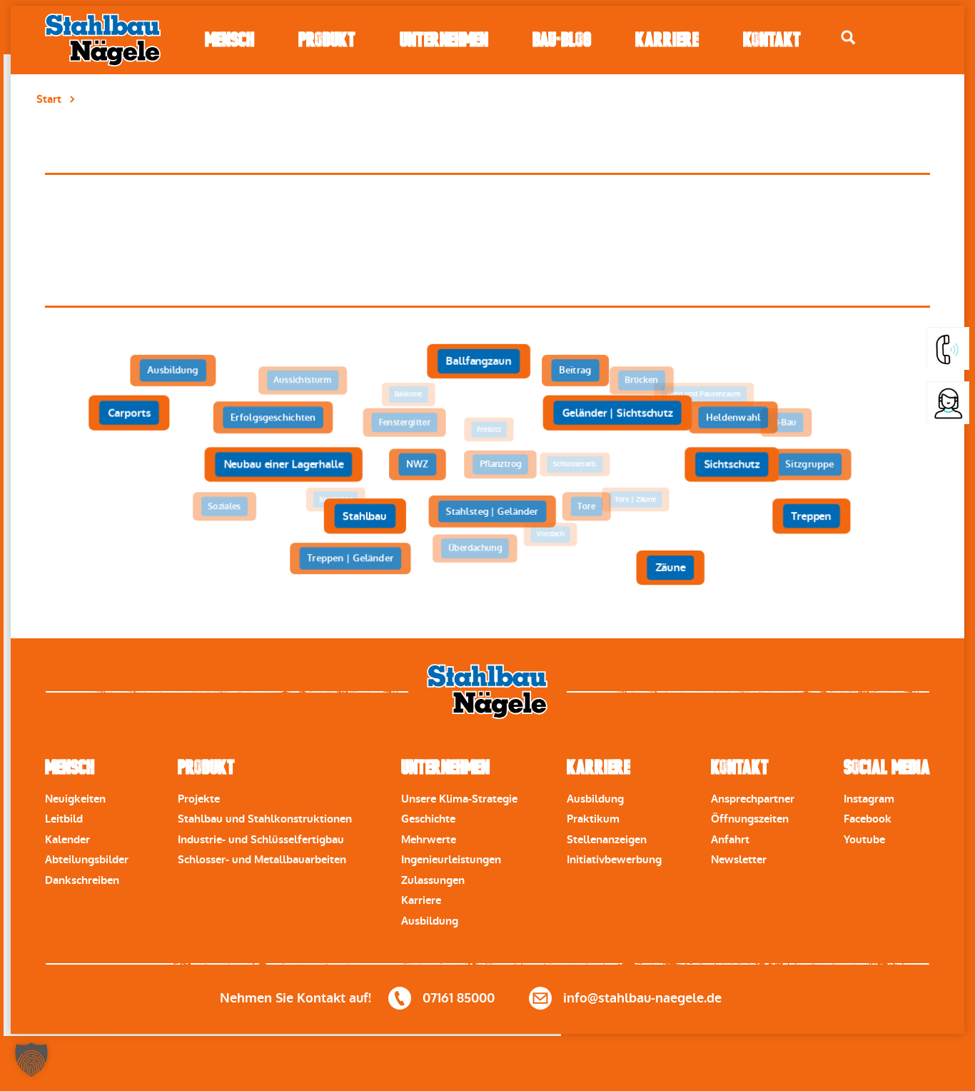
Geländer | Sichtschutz (617, 413)
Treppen (811, 516)
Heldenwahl (733, 417)
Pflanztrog (500, 464)
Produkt (326, 39)
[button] (31, 1059)
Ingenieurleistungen (451, 860)
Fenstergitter (404, 422)
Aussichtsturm (302, 380)
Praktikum (593, 819)
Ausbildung (172, 370)
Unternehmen (444, 39)
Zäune (670, 567)
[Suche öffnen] (848, 37)
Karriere (667, 39)
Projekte (199, 799)
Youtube (864, 840)
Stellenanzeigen (607, 840)
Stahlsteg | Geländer (491, 511)
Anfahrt (730, 840)
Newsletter (739, 860)
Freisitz (488, 429)
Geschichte (428, 819)
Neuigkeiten (75, 799)
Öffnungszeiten (750, 819)
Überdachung (475, 548)
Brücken (641, 380)
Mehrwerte (428, 840)
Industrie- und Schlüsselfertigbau (261, 840)
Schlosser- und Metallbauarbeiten (262, 860)
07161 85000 (459, 998)
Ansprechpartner (752, 799)
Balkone (409, 394)
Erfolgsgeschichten (273, 417)
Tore (586, 506)
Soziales (224, 506)
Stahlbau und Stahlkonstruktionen (265, 819)
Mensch (229, 39)
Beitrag (575, 370)
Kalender (67, 840)
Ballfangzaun (477, 361)
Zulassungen (433, 880)
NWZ (417, 464)
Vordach (551, 534)
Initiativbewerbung (614, 860)
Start (48, 99)
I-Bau (786, 422)
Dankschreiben (82, 880)
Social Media (887, 767)
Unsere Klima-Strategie (459, 799)
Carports (129, 413)
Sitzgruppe (809, 464)
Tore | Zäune (636, 499)
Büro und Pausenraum (704, 394)
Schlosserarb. (574, 464)
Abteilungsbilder (86, 860)
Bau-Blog (561, 39)
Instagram (869, 799)
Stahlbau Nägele (103, 40)
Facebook (867, 819)
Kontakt (772, 39)
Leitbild (64, 819)
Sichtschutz (732, 464)
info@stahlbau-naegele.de (642, 998)
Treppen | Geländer (350, 558)
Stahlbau (365, 516)
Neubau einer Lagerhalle (283, 464)
